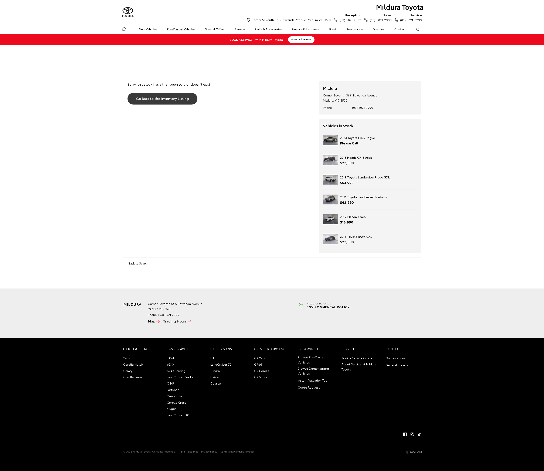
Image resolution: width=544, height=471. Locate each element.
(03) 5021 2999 (350, 17)
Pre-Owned (308, 349)
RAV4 (170, 358)
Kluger (171, 408)
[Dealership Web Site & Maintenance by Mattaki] (413, 451)
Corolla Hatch (133, 364)
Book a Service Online (357, 358)
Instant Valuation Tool (313, 380)
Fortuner (173, 390)
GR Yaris (260, 358)
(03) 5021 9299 (411, 17)
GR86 (258, 364)
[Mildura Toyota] (128, 12)
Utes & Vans (221, 349)
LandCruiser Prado (180, 377)
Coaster (216, 383)
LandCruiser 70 (220, 364)
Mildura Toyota (400, 6)
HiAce (214, 377)
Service (240, 29)
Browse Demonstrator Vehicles (313, 371)
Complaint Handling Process (237, 451)
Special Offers (215, 29)
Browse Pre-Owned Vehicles (311, 359)
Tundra (215, 371)
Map (151, 320)
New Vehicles (148, 29)
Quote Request (309, 387)
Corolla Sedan (133, 377)
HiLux (214, 358)
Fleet (332, 29)
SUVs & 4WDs (178, 349)
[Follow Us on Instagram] (412, 434)
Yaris (126, 358)
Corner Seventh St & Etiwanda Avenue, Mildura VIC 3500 (291, 20)
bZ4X (170, 364)
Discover (379, 29)
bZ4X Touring (176, 371)
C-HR (170, 383)
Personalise (354, 29)
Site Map (193, 451)
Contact (400, 29)
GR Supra (260, 377)
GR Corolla (261, 371)
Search (418, 29)
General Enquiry (396, 365)
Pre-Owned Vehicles (181, 29)
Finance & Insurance (305, 29)
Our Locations (395, 358)
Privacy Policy (209, 451)
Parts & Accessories (268, 29)
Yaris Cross (174, 396)
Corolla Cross (176, 402)
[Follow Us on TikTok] (419, 434)
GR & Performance (271, 349)
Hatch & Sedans (137, 349)
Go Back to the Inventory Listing (162, 98)
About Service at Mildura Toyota (358, 366)
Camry (127, 371)
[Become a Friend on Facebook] (405, 434)
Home (124, 28)
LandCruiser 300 (178, 415)
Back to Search (138, 263)
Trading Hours (175, 320)
